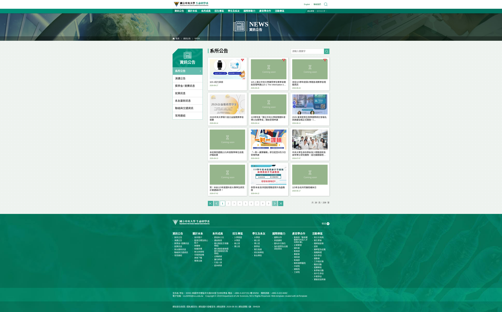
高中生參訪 (319, 273)
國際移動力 (249, 11)
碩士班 (237, 243)
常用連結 (180, 115)
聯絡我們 (317, 4)
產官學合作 (265, 11)
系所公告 (180, 71)
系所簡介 (198, 237)
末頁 (280, 203)
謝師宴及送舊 (320, 249)
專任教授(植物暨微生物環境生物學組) (221, 251)
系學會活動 (319, 270)
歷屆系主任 (219, 237)
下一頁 (274, 203)
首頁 (177, 38)
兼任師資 (218, 259)
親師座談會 (319, 243)
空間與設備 (199, 255)
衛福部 (297, 260)
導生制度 (258, 249)
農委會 (297, 254)
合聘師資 (218, 256)
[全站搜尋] (325, 4)
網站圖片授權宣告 (207, 307)
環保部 (297, 257)
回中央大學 (321, 11)
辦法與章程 (199, 252)
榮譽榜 (197, 246)
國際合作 (278, 237)
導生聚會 (318, 240)
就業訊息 (180, 93)
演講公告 (180, 78)
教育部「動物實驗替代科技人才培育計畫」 (301, 239)
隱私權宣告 (192, 307)
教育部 (297, 251)
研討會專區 (259, 252)
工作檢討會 (319, 261)
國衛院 (297, 269)
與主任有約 (319, 237)
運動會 (317, 258)
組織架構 (198, 249)
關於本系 (192, 11)
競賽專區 (318, 267)
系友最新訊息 (183, 100)
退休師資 (218, 265)
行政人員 (218, 262)
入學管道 (238, 237)
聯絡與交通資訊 (184, 108)
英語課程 (278, 240)
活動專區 (279, 11)
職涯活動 (318, 264)
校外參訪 (318, 255)
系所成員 (206, 11)
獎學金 (257, 246)
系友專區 (258, 255)
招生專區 (219, 11)
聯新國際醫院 (300, 263)
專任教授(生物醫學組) (221, 244)
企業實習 (298, 245)
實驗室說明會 (320, 279)
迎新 (316, 246)
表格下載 (198, 258)
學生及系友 (234, 11)
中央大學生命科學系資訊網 (192, 4)
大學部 (237, 240)
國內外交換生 (280, 243)
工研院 (297, 272)
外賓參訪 (318, 276)
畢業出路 (198, 261)
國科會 (297, 248)
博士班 (237, 246)
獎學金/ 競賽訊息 (185, 85)
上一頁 (216, 203)
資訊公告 (179, 11)
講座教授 (218, 240)
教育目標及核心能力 (201, 241)
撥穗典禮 (318, 252)
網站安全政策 (179, 307)
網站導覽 (310, 11)
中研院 (297, 266)
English (307, 4)
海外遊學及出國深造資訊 (281, 247)
